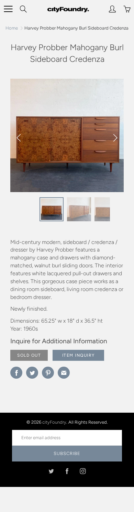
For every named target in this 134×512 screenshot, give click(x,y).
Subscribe (67, 453)
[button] (115, 137)
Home (11, 28)
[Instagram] (83, 471)
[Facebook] (67, 471)
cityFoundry (54, 422)
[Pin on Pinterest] (48, 373)
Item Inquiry (78, 355)
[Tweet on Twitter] (32, 373)
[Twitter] (51, 471)
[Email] (64, 373)
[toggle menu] (8, 9)
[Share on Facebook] (16, 373)
